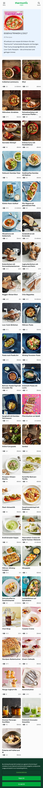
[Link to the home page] (21, 4)
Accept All (21, 784)
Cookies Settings (21, 772)
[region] (21, 773)
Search (38, 5)
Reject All (21, 778)
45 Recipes (8, 37)
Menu (4, 5)
